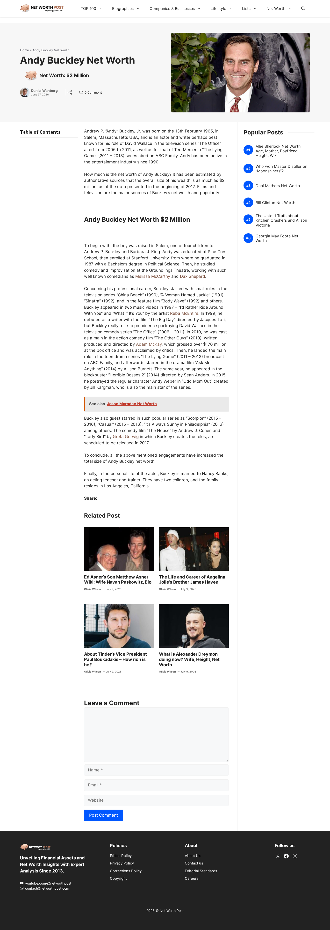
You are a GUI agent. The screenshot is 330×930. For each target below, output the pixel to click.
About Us (193, 855)
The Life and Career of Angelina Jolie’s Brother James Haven (192, 579)
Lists (246, 8)
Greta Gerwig (126, 436)
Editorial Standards (201, 870)
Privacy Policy (122, 863)
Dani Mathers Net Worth (278, 185)
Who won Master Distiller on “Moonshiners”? (281, 168)
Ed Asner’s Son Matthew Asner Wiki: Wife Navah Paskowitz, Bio (117, 579)
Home (24, 50)
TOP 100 (88, 8)
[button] (303, 8)
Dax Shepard (192, 276)
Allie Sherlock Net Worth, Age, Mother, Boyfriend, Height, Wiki (278, 151)
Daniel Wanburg (44, 91)
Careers (192, 878)
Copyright (118, 878)
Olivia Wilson (92, 589)
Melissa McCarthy (152, 276)
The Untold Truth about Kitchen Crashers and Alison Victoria (281, 220)
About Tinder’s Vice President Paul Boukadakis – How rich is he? (115, 659)
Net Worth (275, 8)
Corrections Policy (126, 870)
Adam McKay (149, 344)
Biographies (123, 8)
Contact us (194, 863)
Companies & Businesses (172, 8)
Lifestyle (218, 8)
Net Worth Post (172, 910)
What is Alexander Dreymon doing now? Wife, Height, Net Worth (189, 659)
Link (82, 93)
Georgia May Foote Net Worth (277, 238)
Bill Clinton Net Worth (275, 202)
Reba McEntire (184, 313)
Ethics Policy (121, 855)
